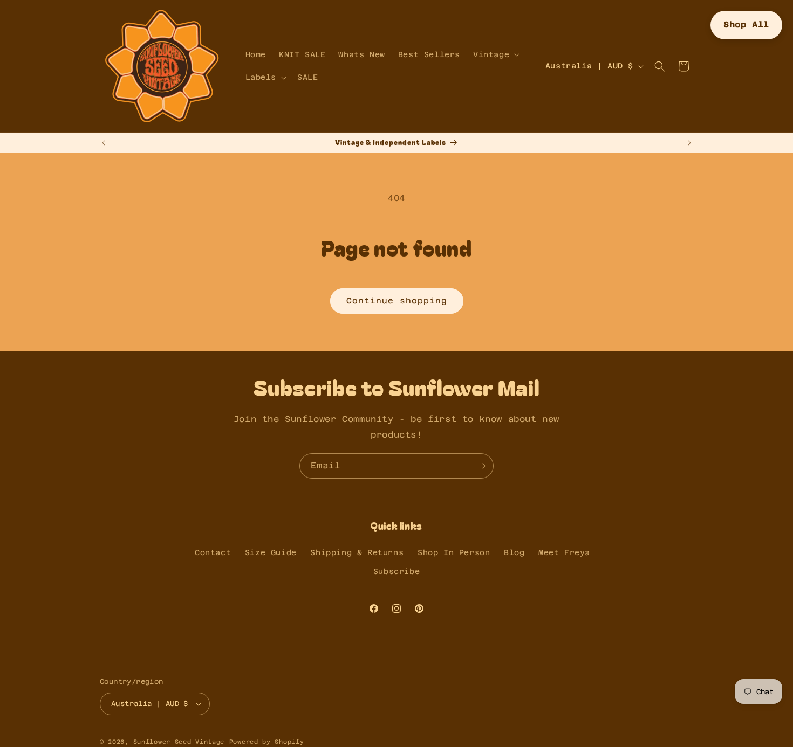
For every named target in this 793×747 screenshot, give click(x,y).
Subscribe (396, 571)
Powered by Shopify (266, 741)
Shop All (746, 24)
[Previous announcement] (103, 143)
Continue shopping (396, 300)
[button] (495, 54)
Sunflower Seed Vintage (178, 741)
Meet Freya (564, 552)
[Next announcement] (689, 143)
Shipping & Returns (357, 552)
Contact (213, 552)
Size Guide (271, 552)
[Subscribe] (481, 466)
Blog (514, 552)
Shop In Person (454, 552)
